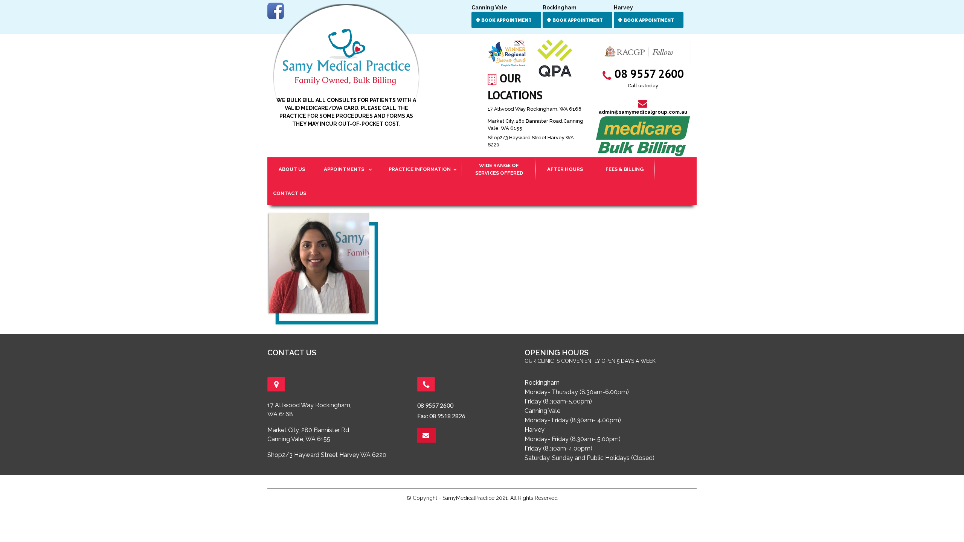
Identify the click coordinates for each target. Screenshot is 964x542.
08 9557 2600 (435, 405)
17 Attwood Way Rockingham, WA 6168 (534, 109)
